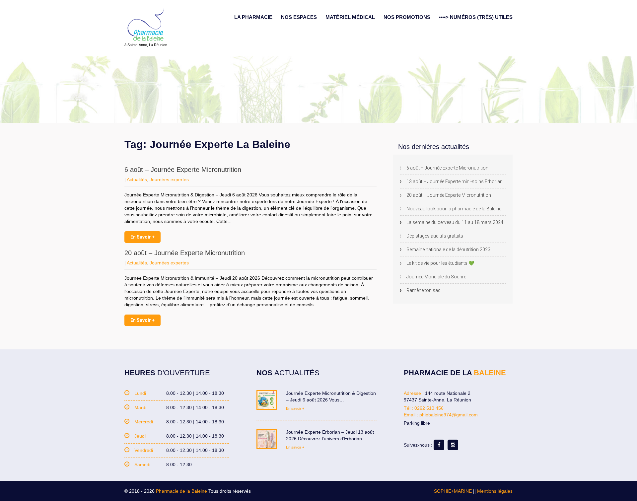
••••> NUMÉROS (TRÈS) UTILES (476, 17)
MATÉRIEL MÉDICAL (350, 17)
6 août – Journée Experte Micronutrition (182, 169)
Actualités (137, 179)
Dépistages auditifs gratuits (434, 236)
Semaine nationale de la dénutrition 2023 (448, 249)
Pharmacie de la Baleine (181, 491)
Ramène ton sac (423, 290)
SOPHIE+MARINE (453, 491)
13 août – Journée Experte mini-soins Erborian (454, 181)
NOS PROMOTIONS (407, 17)
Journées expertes (169, 179)
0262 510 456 (429, 408)
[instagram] (453, 445)
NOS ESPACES (299, 17)
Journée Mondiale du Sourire (436, 276)
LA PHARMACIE (253, 17)
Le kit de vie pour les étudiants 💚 (440, 263)
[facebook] (439, 445)
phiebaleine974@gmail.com (448, 414)
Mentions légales (495, 491)
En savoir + (142, 237)
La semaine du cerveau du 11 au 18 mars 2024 (454, 222)
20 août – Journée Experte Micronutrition (184, 252)
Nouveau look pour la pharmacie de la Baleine (453, 208)
